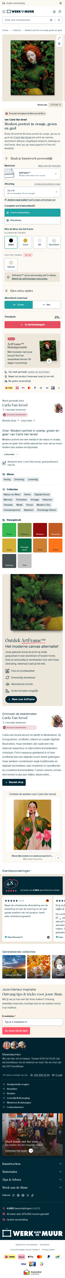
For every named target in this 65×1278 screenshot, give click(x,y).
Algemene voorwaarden (27, 1244)
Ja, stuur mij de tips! (16, 1030)
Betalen (11, 1093)
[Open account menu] (54, 12)
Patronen (47, 499)
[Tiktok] (32, 1195)
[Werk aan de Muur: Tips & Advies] (61, 1179)
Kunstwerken (11, 1163)
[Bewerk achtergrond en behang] (59, 43)
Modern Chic (43, 504)
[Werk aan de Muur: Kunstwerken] (61, 1163)
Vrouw (29, 504)
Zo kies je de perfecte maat (47, 184)
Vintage (35, 499)
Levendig (33, 479)
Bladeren (29, 510)
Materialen (9, 1171)
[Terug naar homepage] (20, 11)
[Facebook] (23, 1195)
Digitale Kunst (41, 494)
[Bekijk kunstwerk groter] (59, 38)
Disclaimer (45, 1244)
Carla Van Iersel (18, 119)
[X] (27, 1195)
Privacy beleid (48, 1249)
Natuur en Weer (12, 494)
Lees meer (27, 420)
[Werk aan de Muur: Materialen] (61, 1171)
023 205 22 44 (42, 1075)
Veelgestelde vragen (18, 1084)
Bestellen (12, 1088)
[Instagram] (13, 1195)
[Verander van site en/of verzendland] (60, 3)
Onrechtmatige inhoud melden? (25, 1249)
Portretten (21, 499)
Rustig (7, 479)
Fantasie (8, 504)
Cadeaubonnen (15, 1107)
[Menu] (4, 11)
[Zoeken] (59, 20)
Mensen (8, 499)
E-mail (59, 1075)
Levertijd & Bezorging (18, 1098)
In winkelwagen (35, 324)
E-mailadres (9, 1016)
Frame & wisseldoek (19, 212)
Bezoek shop (9, 420)
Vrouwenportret (12, 510)
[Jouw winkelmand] (60, 12)
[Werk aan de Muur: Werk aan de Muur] (61, 1187)
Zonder (20, 304)
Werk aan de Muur (15, 1187)
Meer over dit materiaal (49, 165)
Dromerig (19, 479)
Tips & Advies (11, 1179)
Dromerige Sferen (46, 510)
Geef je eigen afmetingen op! (31, 199)
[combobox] (25, 20)
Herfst (27, 494)
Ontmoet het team (16, 1150)
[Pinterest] (18, 1195)
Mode (19, 504)
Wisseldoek (15, 220)
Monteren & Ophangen (19, 1102)
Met (48, 304)
